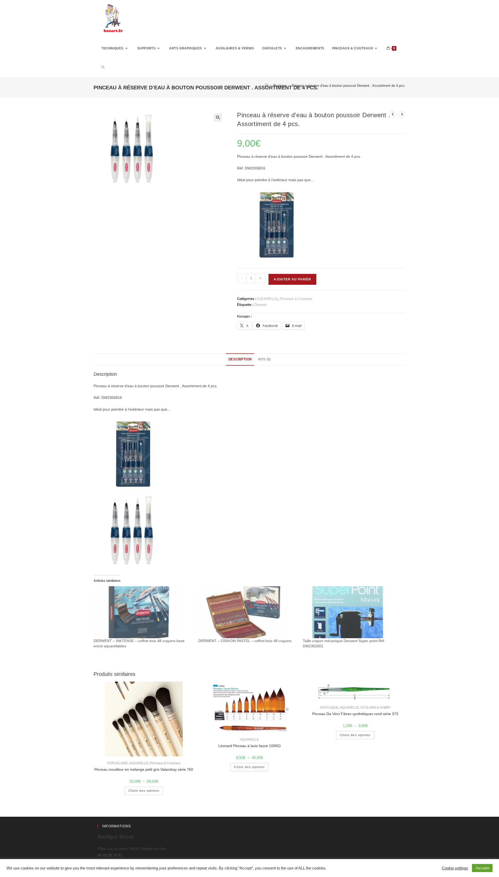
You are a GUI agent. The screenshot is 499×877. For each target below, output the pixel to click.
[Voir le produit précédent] (392, 114)
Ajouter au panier (292, 279)
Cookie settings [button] (455, 868)
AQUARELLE (267, 299)
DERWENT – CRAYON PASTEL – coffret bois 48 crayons (245, 641)
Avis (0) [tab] (264, 359)
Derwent (260, 305)
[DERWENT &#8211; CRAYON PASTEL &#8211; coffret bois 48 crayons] (248, 612)
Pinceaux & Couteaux (296, 299)
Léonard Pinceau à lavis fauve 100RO (249, 746)
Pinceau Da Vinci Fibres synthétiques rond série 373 (355, 714)
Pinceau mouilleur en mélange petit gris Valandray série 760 (143, 769)
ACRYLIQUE (329, 707)
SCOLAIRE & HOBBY (375, 707)
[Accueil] (266, 86)
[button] (218, 117)
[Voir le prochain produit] (401, 114)
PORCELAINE (117, 763)
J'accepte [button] (482, 868)
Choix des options (143, 791)
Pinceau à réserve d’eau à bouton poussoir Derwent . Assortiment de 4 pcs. (348, 86)
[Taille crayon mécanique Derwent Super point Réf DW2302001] (352, 612)
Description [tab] (240, 359)
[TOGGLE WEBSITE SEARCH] (102, 67)
